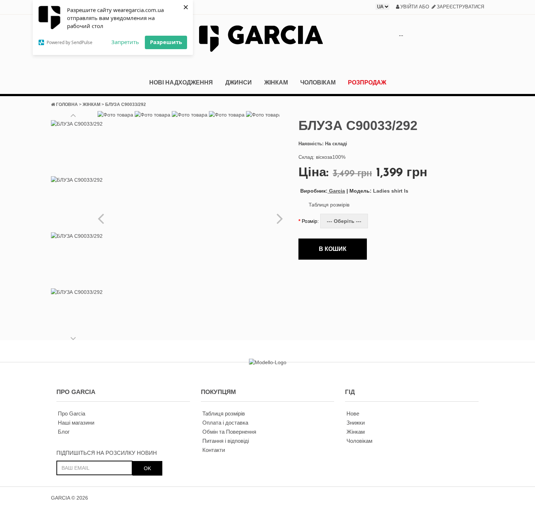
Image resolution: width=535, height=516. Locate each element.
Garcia (322, 191)
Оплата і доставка (225, 423)
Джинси (238, 82)
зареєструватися (460, 6)
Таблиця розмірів (329, 205)
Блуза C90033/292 (125, 104)
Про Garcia (71, 413)
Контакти (213, 450)
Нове (352, 413)
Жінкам (276, 82)
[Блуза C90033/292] (77, 146)
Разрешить (166, 42)
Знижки (355, 423)
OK (147, 468)
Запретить (125, 42)
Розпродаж (367, 82)
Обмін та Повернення (229, 432)
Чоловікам (318, 82)
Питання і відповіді (225, 441)
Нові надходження (181, 82)
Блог (64, 432)
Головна (67, 104)
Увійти (408, 6)
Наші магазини (76, 423)
